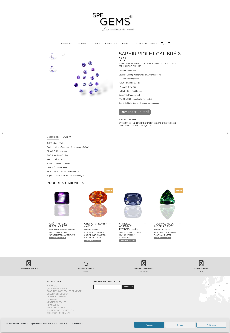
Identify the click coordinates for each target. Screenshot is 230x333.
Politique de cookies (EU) (60, 310)
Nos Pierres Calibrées (131, 63)
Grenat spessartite (93, 238)
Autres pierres (56, 235)
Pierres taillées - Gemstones (160, 63)
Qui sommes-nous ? (57, 289)
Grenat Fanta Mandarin (95, 235)
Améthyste (54, 229)
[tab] (53, 137)
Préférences (211, 325)
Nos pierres (67, 44)
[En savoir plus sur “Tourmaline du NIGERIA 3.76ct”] (180, 224)
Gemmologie (111, 44)
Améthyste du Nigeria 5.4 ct (58, 225)
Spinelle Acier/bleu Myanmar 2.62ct (129, 226)
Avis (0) (67, 137)
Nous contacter (56, 308)
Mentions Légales (56, 302)
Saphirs (137, 66)
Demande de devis (56, 297)
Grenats (100, 232)
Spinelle (123, 232)
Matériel (82, 44)
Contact (126, 44)
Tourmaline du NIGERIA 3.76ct (164, 225)
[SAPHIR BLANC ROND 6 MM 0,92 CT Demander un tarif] (227, 133)
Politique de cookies (74, 324)
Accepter (149, 325)
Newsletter (53, 305)
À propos (95, 44)
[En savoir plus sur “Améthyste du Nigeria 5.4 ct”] (75, 224)
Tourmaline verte (162, 235)
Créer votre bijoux (57, 294)
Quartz (63, 229)
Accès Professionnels (146, 44)
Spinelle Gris (134, 232)
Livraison (52, 299)
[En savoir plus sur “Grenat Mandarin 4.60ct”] (110, 224)
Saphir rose (125, 66)
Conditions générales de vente (64, 291)
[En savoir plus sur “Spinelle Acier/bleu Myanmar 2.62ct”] (145, 224)
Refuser (180, 325)
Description (53, 137)
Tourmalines (172, 232)
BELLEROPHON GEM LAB (58, 313)
